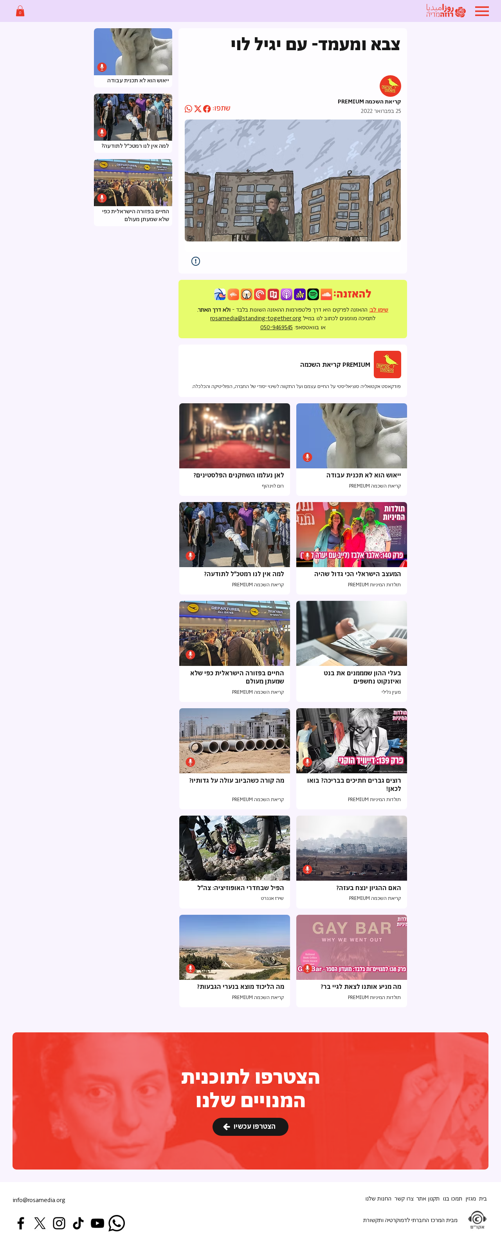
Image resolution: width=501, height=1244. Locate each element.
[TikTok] (78, 1223)
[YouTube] (97, 1223)
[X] (40, 1223)
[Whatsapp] (116, 1223)
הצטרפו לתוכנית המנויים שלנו (251, 1090)
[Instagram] (59, 1223)
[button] (20, 10)
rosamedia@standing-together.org (255, 318)
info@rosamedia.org (39, 1200)
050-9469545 (276, 327)
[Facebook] (21, 1223)
